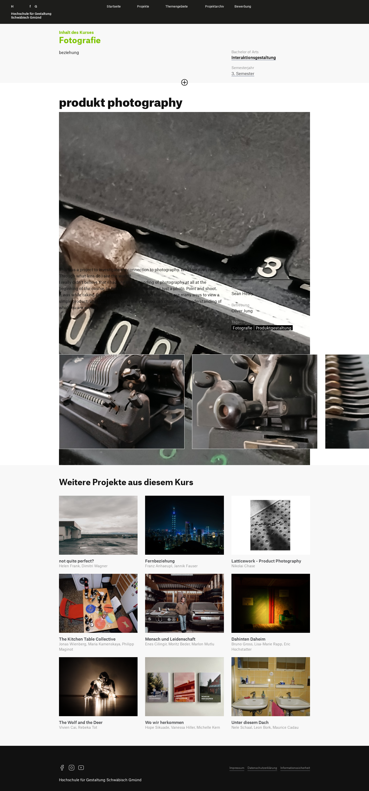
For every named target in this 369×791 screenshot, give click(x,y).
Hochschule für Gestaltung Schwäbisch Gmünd (100, 779)
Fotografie (242, 327)
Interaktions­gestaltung (253, 57)
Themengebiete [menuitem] (176, 6)
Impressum (236, 767)
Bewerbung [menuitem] (242, 6)
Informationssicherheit (295, 767)
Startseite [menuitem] (114, 6)
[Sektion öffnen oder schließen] (184, 82)
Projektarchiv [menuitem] (214, 6)
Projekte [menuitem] (143, 6)
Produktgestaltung (273, 327)
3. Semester (242, 73)
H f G (31, 12)
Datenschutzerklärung (262, 767)
